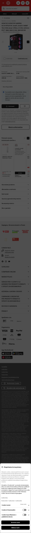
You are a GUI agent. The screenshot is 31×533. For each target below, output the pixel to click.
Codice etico (11, 500)
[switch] (24, 510)
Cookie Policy (4, 497)
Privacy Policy (4, 500)
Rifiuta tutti (15, 528)
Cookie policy (19, 500)
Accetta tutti (15, 522)
